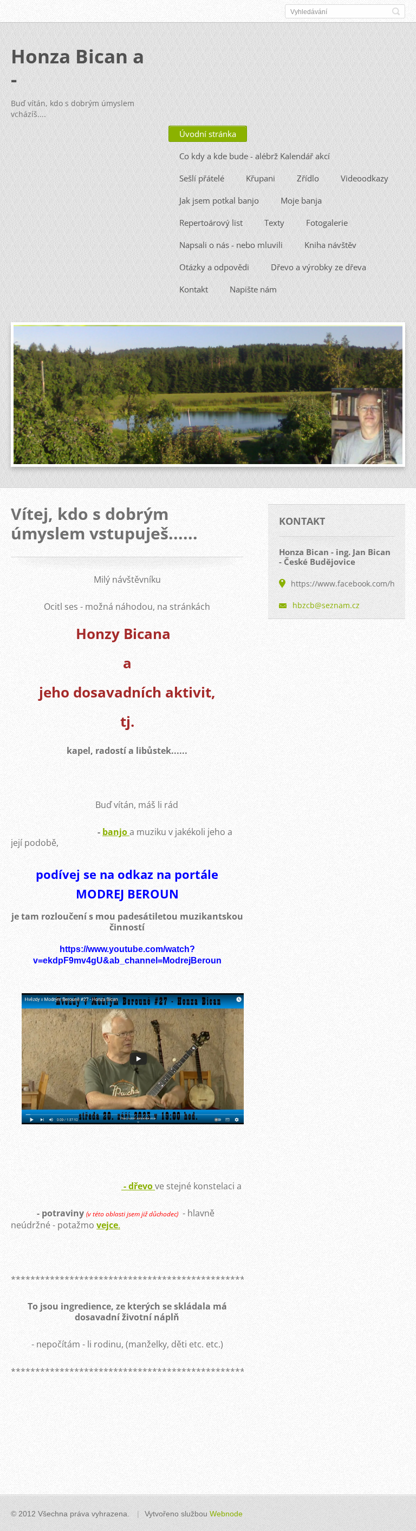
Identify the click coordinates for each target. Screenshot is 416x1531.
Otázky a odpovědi (214, 267)
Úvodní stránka (207, 133)
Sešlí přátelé (201, 178)
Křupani (260, 178)
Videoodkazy (364, 178)
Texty (274, 222)
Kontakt (193, 289)
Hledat (396, 11)
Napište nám (253, 289)
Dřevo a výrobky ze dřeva (318, 267)
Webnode (226, 1513)
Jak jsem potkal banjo (219, 200)
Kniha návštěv (330, 244)
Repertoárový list (211, 222)
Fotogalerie (327, 222)
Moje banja (301, 200)
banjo (114, 832)
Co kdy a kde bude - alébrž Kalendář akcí (254, 156)
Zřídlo (308, 178)
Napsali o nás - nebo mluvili (231, 244)
